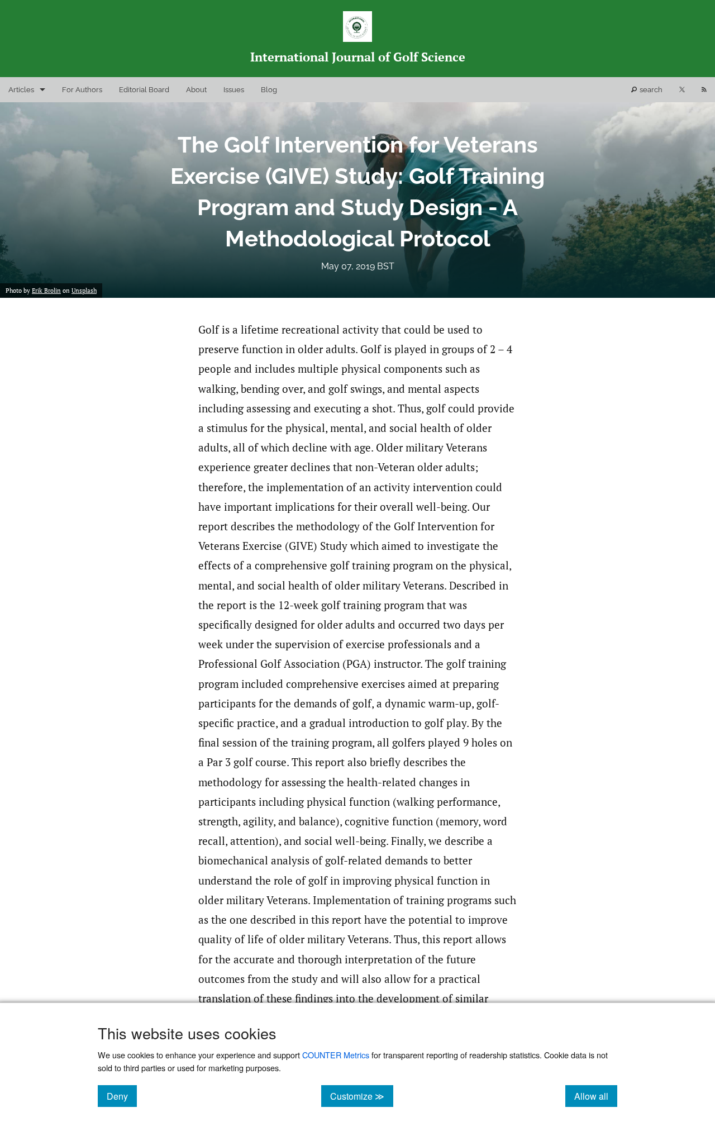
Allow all (595, 1095)
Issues (233, 89)
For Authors (82, 89)
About (196, 89)
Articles (21, 89)
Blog (269, 89)
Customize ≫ (361, 1095)
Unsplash (84, 290)
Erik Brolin (46, 290)
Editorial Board (144, 89)
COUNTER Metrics (335, 1055)
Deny (122, 1095)
